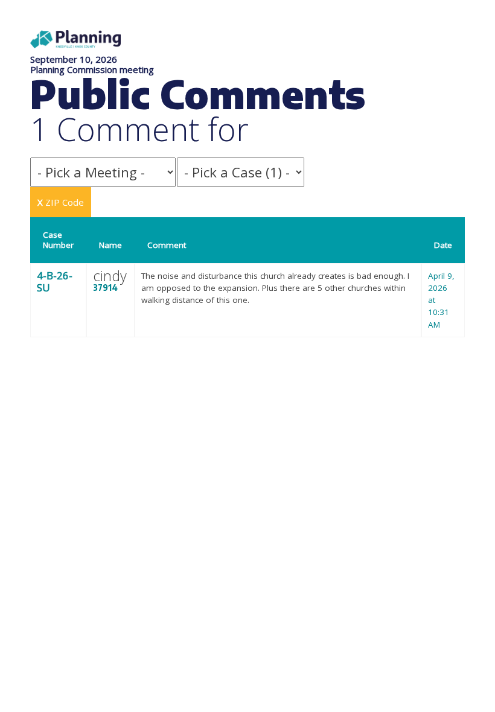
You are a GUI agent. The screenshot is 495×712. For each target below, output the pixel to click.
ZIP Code (60, 202)
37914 (105, 287)
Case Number (58, 239)
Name (110, 245)
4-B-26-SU (54, 281)
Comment (166, 245)
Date (443, 245)
